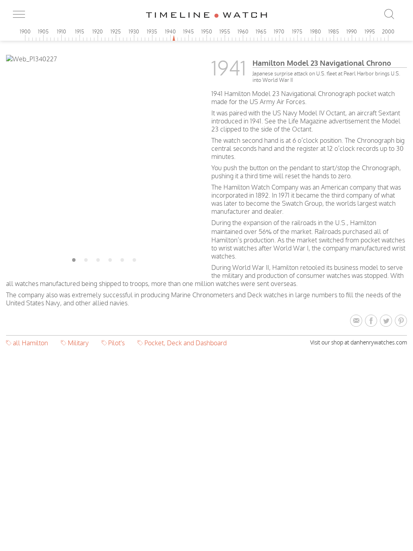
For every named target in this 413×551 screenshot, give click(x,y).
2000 (388, 31)
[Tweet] (387, 321)
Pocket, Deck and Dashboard (185, 343)
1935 (152, 31)
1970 (279, 31)
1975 (297, 31)
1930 (134, 31)
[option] (104, 59)
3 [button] (98, 259)
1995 (370, 31)
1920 (97, 31)
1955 (224, 31)
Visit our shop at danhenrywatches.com (358, 342)
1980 (315, 31)
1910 (61, 31)
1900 (25, 31)
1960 (243, 31)
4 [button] (110, 259)
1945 (188, 31)
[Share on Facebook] (372, 321)
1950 (206, 31)
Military (78, 343)
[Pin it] (401, 321)
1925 (116, 31)
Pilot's (116, 343)
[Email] (357, 321)
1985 (333, 31)
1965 (261, 31)
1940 (170, 31)
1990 (351, 31)
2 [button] (86, 259)
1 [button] (74, 259)
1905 (43, 31)
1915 (79, 31)
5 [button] (122, 259)
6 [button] (134, 259)
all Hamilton (30, 343)
